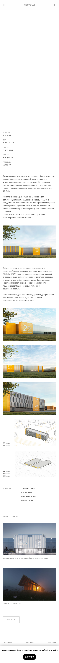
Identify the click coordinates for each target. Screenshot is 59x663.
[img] (29, 539)
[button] (55, 5)
